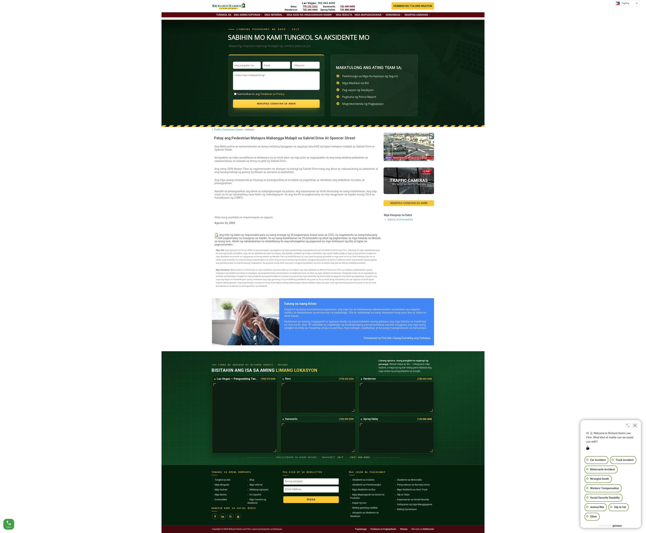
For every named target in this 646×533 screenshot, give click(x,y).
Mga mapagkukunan (368, 14)
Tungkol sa (223, 14)
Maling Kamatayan (407, 509)
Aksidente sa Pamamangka (366, 484)
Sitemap (403, 529)
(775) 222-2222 (346, 379)
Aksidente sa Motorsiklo (409, 479)
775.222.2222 (310, 6)
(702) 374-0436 (268, 379)
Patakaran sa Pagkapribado (383, 529)
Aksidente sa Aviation (363, 479)
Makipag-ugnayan (416, 14)
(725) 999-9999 (346, 419)
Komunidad (393, 14)
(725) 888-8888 (424, 419)
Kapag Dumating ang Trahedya (411, 338)
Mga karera (221, 494)
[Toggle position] (628, 425)
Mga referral (273, 14)
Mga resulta (344, 14)
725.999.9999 (347, 6)
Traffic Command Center (228, 129)
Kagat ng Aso (359, 502)
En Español (255, 494)
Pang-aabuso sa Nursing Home (413, 484)
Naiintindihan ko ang (260, 94)
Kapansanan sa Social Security (413, 499)
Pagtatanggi (361, 529)
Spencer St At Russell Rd (400, 219)
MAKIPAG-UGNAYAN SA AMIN (408, 203)
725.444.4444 (310, 9)
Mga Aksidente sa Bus (363, 489)
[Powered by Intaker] (617, 526)
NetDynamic (428, 529)
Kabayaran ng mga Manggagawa (414, 504)
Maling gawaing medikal (365, 507)
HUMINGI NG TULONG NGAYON (412, 6)
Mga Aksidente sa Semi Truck (412, 489)
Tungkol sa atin (222, 479)
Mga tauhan (221, 489)
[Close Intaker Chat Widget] (635, 425)
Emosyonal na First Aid (377, 338)
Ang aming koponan (247, 14)
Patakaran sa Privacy (272, 94)
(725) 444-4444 (424, 379)
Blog (251, 479)
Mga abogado (222, 484)
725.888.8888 (347, 9)
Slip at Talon (403, 494)
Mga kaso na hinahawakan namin (309, 14)
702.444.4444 (326, 3)
